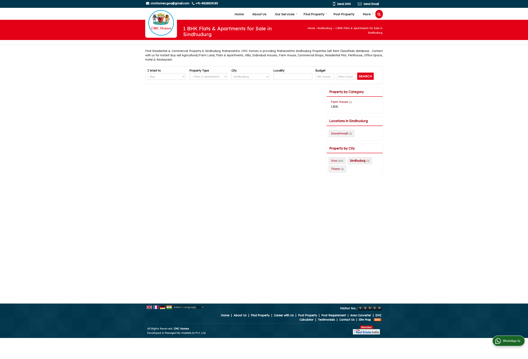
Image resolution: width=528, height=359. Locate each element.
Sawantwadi (339, 133)
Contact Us (347, 319)
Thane (335, 169)
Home (239, 14)
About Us (259, 14)
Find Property (314, 14)
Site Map (365, 319)
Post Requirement (333, 315)
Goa (334, 160)
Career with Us (284, 315)
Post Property (344, 14)
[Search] (379, 14)
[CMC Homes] (161, 23)
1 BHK (334, 106)
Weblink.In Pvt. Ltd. (193, 332)
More (367, 14)
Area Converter (360, 315)
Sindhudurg (325, 28)
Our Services (285, 14)
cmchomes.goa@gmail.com (170, 3)
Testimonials (326, 319)
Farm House (339, 102)
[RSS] (377, 319)
